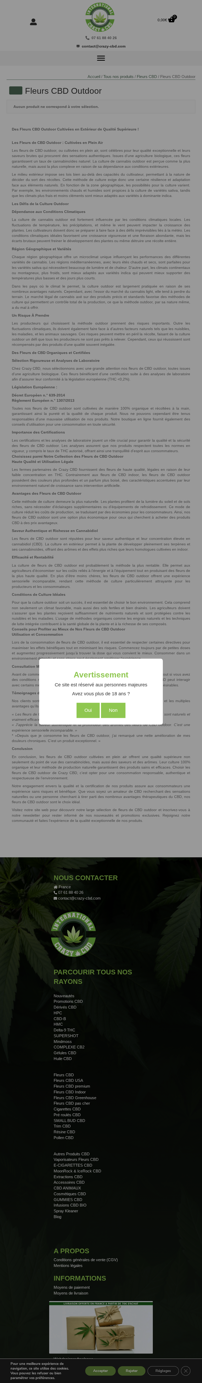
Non (113, 710)
